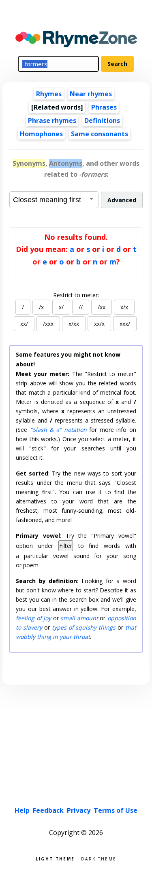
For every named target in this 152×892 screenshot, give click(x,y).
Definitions (102, 120)
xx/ (24, 324)
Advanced (121, 200)
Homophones (41, 133)
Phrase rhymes (52, 120)
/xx (101, 307)
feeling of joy (33, 618)
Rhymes (49, 93)
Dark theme (98, 858)
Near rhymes (91, 93)
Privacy (78, 810)
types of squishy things (84, 627)
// (81, 307)
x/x (124, 307)
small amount (79, 618)
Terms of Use (115, 810)
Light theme (55, 858)
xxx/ (125, 324)
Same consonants (99, 133)
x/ (61, 307)
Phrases (104, 107)
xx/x (99, 324)
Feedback (48, 810)
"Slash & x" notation (58, 429)
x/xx (74, 324)
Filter (65, 546)
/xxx (48, 324)
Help (22, 810)
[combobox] (53, 199)
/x (41, 307)
